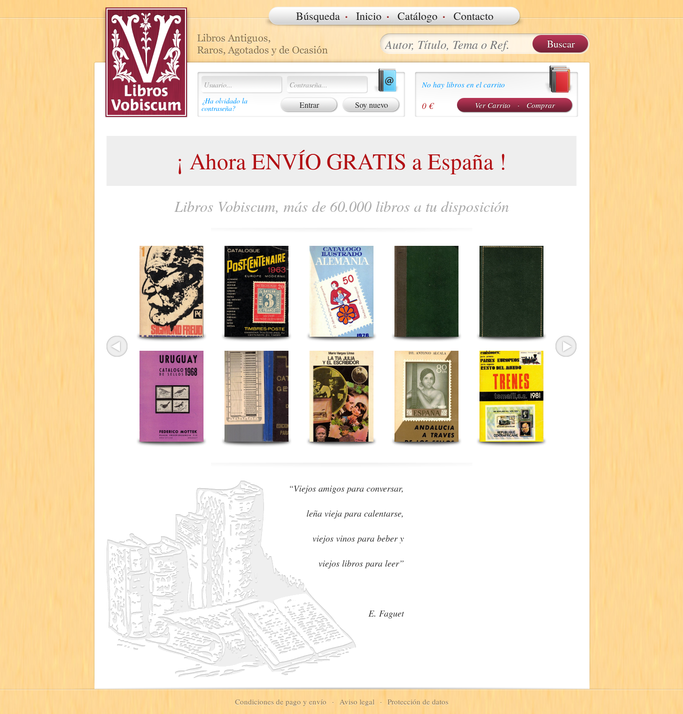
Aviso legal (357, 702)
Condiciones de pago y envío (280, 702)
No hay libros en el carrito (463, 84)
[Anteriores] (117, 346)
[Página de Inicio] (146, 62)
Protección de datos (418, 702)
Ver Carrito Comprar (515, 105)
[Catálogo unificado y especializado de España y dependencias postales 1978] (512, 291)
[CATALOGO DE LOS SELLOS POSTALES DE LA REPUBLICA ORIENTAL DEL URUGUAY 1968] (172, 396)
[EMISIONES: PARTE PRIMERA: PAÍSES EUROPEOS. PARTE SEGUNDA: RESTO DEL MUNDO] (512, 396)
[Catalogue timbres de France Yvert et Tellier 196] (426, 291)
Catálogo (418, 15)
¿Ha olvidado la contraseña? (225, 104)
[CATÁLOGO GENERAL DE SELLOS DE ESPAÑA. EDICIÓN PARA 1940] (256, 396)
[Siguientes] (566, 346)
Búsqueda (318, 15)
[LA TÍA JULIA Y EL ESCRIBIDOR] (342, 396)
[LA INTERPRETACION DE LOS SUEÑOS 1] (172, 291)
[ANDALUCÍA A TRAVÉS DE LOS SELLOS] (426, 396)
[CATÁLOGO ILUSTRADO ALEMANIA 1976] (342, 291)
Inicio (369, 15)
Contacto (474, 15)
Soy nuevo (371, 104)
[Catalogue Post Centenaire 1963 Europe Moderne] (256, 291)
